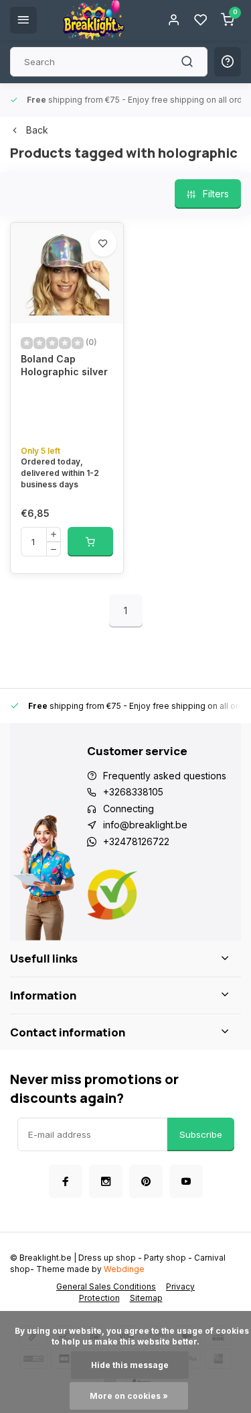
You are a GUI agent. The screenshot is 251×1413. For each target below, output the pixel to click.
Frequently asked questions (164, 775)
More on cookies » (129, 1396)
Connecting (128, 808)
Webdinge (124, 1269)
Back (37, 130)
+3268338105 (133, 791)
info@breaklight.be (145, 824)
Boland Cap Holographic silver (64, 365)
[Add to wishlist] (103, 243)
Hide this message (130, 1365)
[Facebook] (65, 1181)
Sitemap (146, 1298)
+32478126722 (136, 841)
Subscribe (200, 1134)
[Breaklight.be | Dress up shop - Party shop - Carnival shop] (94, 20)
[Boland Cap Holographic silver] (67, 273)
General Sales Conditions (106, 1286)
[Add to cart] (90, 541)
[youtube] (186, 1181)
